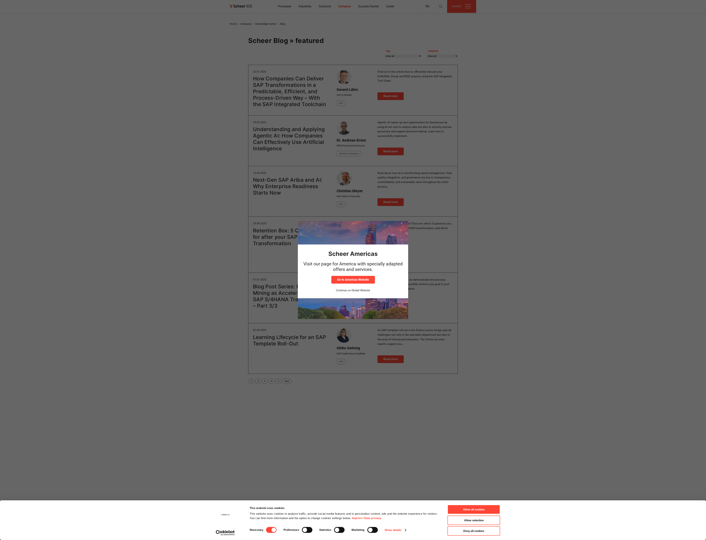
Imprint (357, 518)
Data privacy (372, 518)
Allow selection (474, 520)
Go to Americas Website (353, 279)
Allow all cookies (474, 509)
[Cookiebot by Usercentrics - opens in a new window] (225, 533)
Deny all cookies (473, 530)
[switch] (307, 530)
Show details (393, 530)
